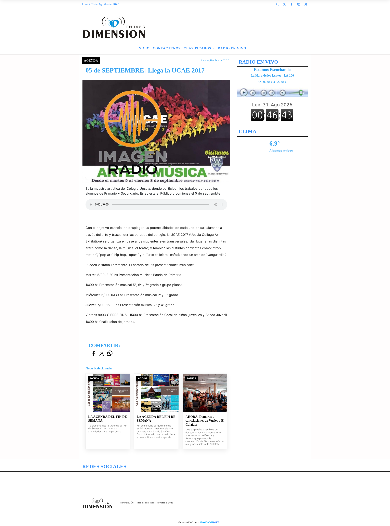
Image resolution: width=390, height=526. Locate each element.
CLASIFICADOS (198, 48)
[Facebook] (291, 4)
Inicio (143, 48)
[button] (277, 4)
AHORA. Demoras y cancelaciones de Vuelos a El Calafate (204, 420)
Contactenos (166, 48)
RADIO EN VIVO (232, 48)
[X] (284, 4)
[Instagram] (298, 4)
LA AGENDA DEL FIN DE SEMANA (107, 418)
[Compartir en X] (102, 353)
